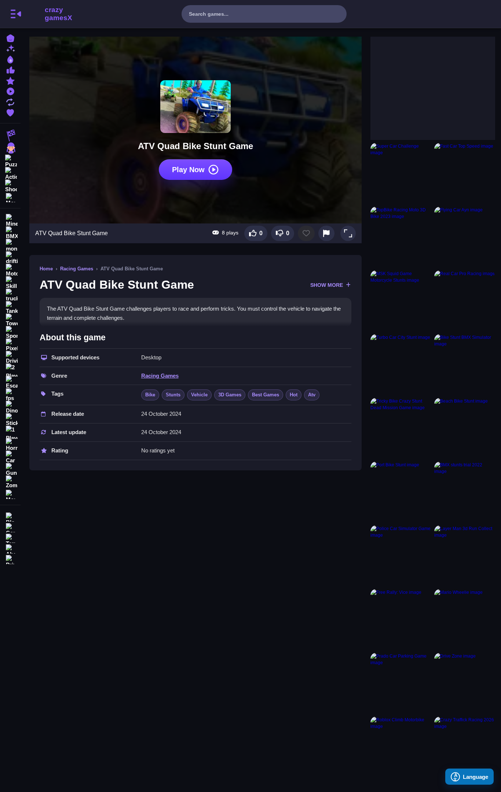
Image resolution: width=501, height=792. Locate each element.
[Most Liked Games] (10, 69)
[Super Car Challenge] (400, 173)
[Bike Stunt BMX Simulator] (464, 364)
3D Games (229, 394)
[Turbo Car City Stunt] (400, 364)
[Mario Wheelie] (464, 619)
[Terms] (10, 537)
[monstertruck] (10, 245)
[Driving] (10, 357)
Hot (293, 394)
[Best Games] (10, 58)
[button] (348, 233)
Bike (150, 394)
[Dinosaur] (10, 407)
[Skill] (10, 283)
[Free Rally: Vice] (400, 619)
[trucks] (10, 295)
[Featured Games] (10, 80)
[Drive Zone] (464, 683)
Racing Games (76, 268)
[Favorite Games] (10, 112)
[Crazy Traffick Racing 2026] (464, 747)
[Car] (10, 457)
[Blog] (10, 516)
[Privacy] (10, 559)
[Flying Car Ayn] (464, 237)
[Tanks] (10, 307)
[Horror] (10, 444)
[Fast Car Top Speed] (464, 173)
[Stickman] (10, 420)
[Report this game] (326, 233)
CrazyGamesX (56, 14)
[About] (10, 548)
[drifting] (10, 258)
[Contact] (10, 527)
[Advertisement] (425, 82)
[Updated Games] (10, 101)
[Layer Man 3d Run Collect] (464, 555)
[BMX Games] (10, 233)
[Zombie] (10, 482)
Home (46, 268)
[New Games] (10, 48)
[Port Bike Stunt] (400, 492)
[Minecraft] (10, 220)
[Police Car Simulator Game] (400, 555)
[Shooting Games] (10, 185)
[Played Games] (10, 90)
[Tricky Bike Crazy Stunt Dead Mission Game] (400, 428)
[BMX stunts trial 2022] (464, 492)
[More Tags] (10, 493)
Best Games (265, 394)
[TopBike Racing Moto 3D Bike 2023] (400, 237)
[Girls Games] (10, 148)
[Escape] (10, 382)
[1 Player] (10, 432)
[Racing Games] (10, 135)
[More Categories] (10, 197)
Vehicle (199, 394)
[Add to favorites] (306, 233)
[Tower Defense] (10, 320)
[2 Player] (10, 370)
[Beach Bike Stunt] (464, 428)
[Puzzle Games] (10, 160)
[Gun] (10, 469)
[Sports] (10, 332)
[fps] (10, 395)
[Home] (10, 37)
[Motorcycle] (10, 270)
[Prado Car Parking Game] (400, 683)
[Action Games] (10, 173)
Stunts (173, 394)
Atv (311, 394)
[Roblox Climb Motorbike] (400, 747)
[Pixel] (10, 345)
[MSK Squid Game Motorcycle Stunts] (400, 300)
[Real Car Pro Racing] (464, 300)
